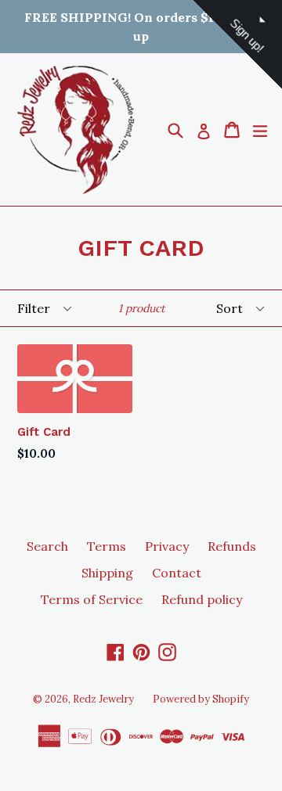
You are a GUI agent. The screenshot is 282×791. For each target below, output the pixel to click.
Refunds (232, 546)
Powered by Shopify (201, 699)
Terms (106, 546)
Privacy (167, 546)
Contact (176, 573)
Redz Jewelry (103, 699)
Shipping (107, 573)
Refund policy (201, 599)
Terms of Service (92, 599)
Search (47, 546)
